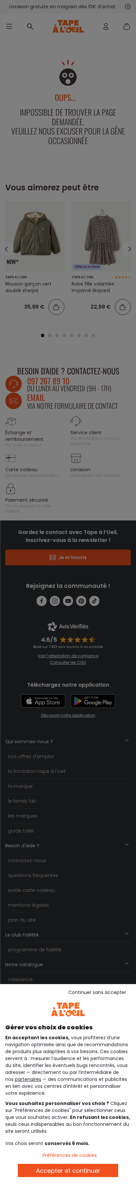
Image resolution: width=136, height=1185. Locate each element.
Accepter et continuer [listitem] (68, 1170)
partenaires (28, 1079)
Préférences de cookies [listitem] (70, 1155)
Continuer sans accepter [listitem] (97, 992)
